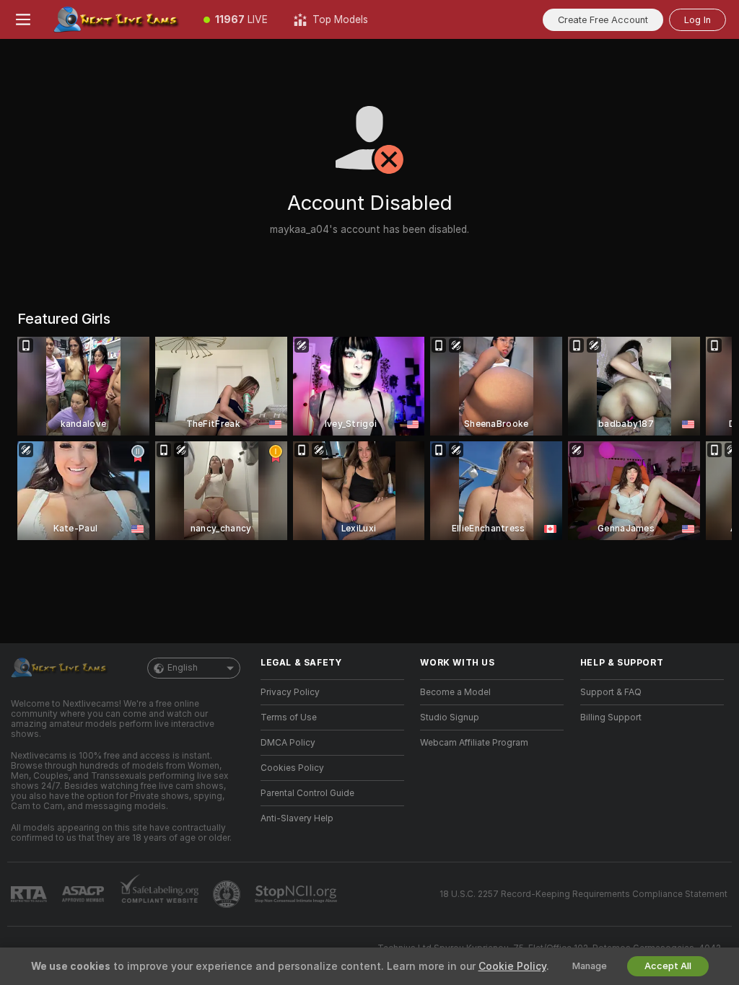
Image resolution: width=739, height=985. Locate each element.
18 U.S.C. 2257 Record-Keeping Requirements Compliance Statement (583, 894)
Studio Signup (449, 717)
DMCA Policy (288, 743)
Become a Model (455, 692)
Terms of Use (289, 717)
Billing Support (611, 717)
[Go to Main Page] (118, 19)
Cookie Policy (512, 966)
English (182, 668)
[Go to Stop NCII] (297, 894)
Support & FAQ (611, 692)
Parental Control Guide (307, 793)
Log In (697, 19)
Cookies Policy (292, 768)
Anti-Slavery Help (297, 818)
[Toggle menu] (23, 19)
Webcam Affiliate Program (474, 743)
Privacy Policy (290, 692)
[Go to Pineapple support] (228, 894)
